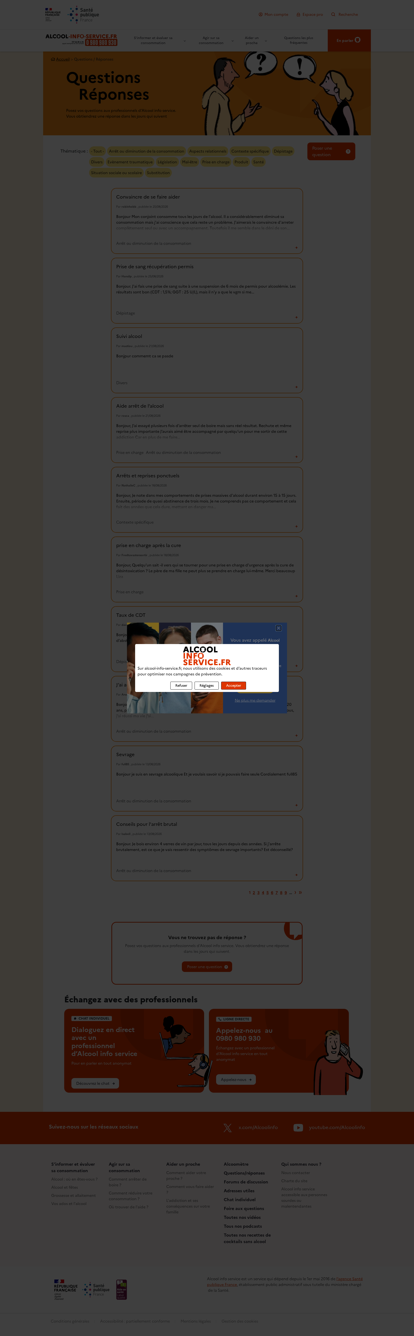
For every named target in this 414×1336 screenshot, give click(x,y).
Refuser (181, 685)
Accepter (233, 685)
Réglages (207, 685)
